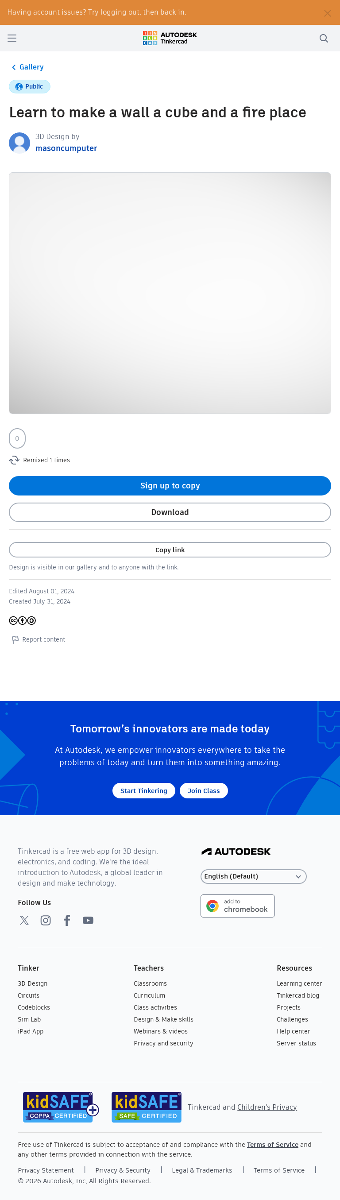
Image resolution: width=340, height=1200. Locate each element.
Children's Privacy (267, 1107)
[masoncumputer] (19, 142)
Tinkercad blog (298, 995)
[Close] (327, 12)
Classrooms (150, 983)
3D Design (32, 983)
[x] (24, 920)
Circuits (28, 995)
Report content (43, 639)
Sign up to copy (170, 485)
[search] (323, 38)
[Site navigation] (12, 38)
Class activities (155, 1007)
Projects (289, 1007)
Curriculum (149, 995)
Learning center (299, 983)
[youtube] (88, 920)
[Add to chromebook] (238, 905)
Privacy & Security (123, 1170)
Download (170, 512)
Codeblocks (34, 1007)
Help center (293, 1031)
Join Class (204, 790)
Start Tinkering (143, 790)
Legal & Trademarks (202, 1170)
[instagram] (45, 920)
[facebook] (66, 920)
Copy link (170, 549)
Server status (296, 1043)
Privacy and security (163, 1043)
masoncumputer (66, 148)
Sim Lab (29, 1019)
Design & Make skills (163, 1019)
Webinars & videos (161, 1031)
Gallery (31, 67)
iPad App (30, 1031)
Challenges (292, 1019)
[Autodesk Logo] (236, 852)
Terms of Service (272, 1144)
